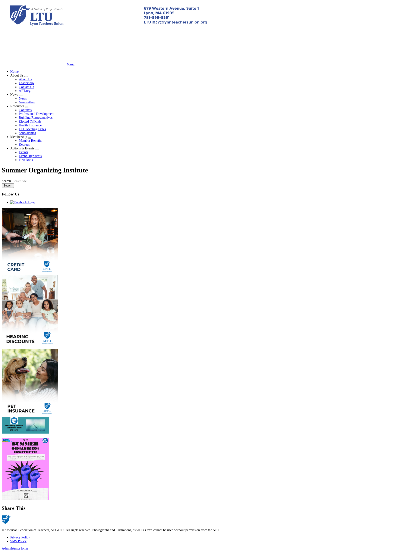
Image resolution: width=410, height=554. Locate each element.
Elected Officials (30, 121)
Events (23, 152)
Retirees (24, 144)
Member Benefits (30, 140)
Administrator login (15, 548)
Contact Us (26, 87)
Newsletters (27, 102)
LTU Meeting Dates (32, 129)
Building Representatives (36, 117)
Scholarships (27, 133)
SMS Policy (18, 541)
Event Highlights (30, 156)
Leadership (26, 83)
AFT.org (25, 91)
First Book (26, 160)
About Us (25, 79)
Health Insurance (30, 125)
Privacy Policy (20, 537)
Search (6, 181)
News (23, 98)
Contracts (25, 110)
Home (14, 71)
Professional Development (36, 114)
